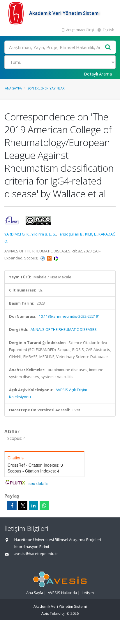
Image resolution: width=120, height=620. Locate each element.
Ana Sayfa (13, 88)
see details (38, 483)
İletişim (88, 592)
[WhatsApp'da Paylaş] (44, 505)
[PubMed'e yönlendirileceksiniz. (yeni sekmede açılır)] (43, 258)
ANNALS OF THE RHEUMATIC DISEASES (64, 329)
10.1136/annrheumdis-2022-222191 (69, 316)
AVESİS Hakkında (62, 592)
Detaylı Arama (98, 74)
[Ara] (108, 47)
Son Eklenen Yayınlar (46, 88)
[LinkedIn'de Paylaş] (33, 505)
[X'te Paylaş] (22, 505)
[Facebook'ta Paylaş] (12, 505)
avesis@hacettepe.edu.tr (36, 553)
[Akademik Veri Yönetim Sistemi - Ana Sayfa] (16, 13)
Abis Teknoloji (53, 613)
